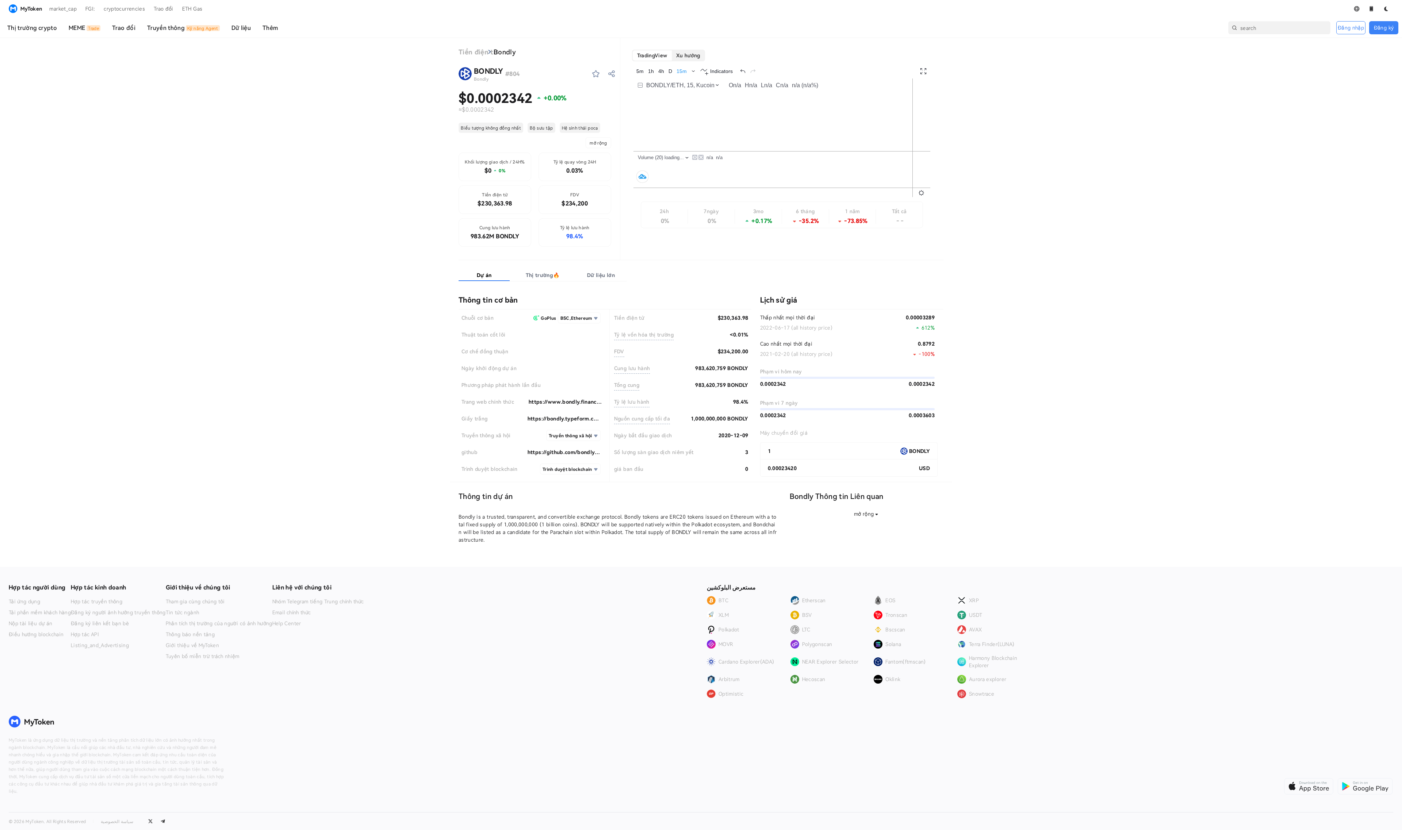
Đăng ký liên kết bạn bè (100, 623)
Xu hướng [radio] (688, 55)
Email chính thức (291, 612)
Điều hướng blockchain (36, 634)
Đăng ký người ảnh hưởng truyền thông (118, 612)
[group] (668, 55)
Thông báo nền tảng (190, 634)
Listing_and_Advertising (100, 645)
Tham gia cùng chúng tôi (195, 601)
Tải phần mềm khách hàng (40, 612)
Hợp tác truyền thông (96, 601)
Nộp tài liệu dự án (30, 623)
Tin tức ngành (182, 612)
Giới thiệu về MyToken (192, 645)
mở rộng (598, 143)
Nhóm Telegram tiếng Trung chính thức (318, 601)
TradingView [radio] (652, 55)
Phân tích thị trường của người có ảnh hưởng (219, 623)
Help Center (286, 623)
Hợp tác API (85, 634)
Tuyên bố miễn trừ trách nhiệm (203, 656)
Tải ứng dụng (24, 601)
